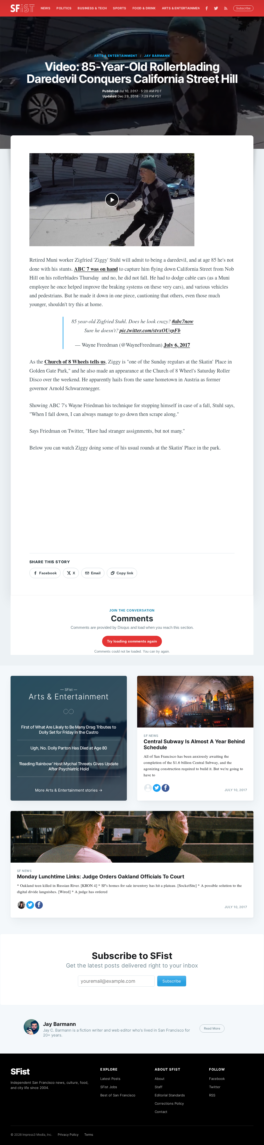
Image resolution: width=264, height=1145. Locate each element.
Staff (158, 1087)
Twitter (214, 1087)
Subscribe (243, 8)
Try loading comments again (132, 641)
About (159, 1079)
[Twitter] (216, 8)
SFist (20, 1071)
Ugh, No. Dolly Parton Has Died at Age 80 (68, 748)
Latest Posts (110, 1079)
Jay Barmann (157, 56)
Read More (212, 1028)
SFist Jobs (108, 1087)
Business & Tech (92, 8)
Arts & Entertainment (182, 8)
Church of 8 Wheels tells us (74, 361)
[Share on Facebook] (165, 788)
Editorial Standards (170, 1095)
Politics (63, 8)
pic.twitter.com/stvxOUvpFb (150, 330)
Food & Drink (144, 8)
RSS (212, 1095)
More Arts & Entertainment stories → (68, 790)
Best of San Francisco (117, 1095)
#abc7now (183, 321)
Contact (161, 1112)
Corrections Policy (169, 1103)
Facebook (217, 1079)
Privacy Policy (68, 1134)
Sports (119, 8)
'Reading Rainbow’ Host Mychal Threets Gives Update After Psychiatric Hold (68, 766)
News (46, 8)
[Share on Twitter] (156, 788)
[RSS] (227, 8)
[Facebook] (206, 8)
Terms (88, 1134)
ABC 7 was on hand (96, 269)
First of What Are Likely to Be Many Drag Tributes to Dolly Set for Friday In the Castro (68, 729)
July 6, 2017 (177, 345)
